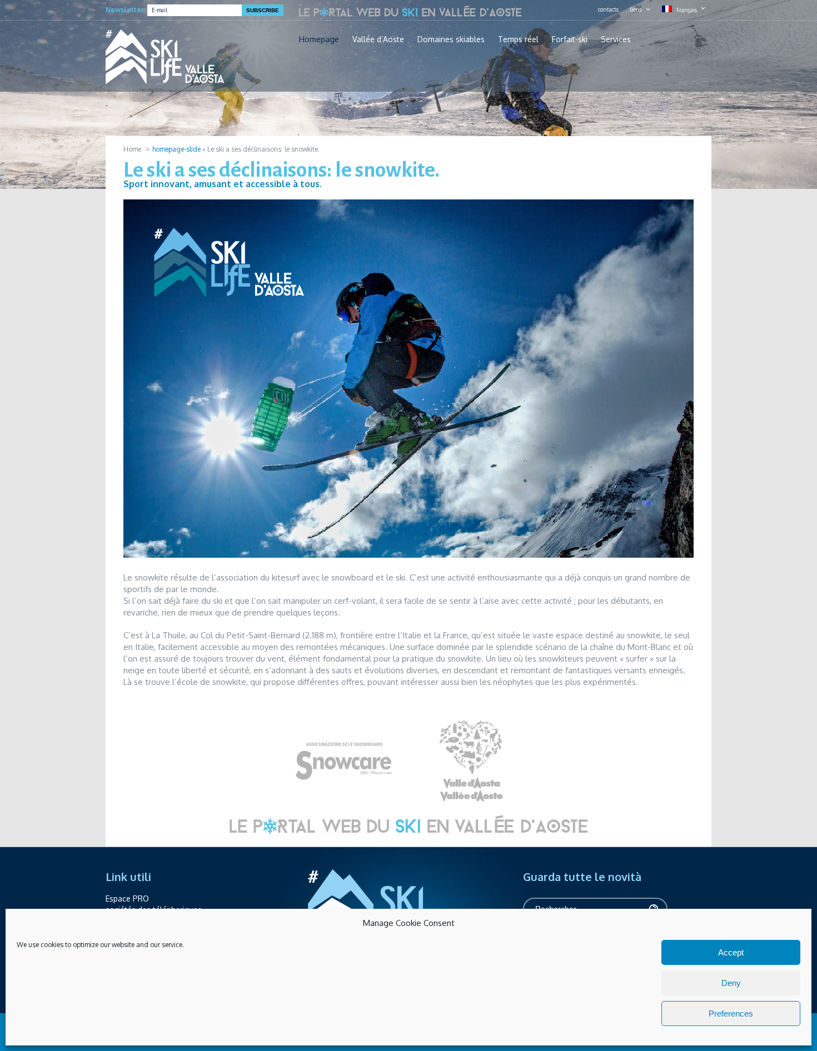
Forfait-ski (569, 39)
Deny (731, 983)
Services (616, 39)
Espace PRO (127, 898)
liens (636, 9)
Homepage (319, 39)
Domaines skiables (451, 39)
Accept (731, 952)
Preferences (731, 1013)
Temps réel (518, 39)
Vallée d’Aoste (378, 39)
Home (132, 149)
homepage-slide (176, 149)
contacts (608, 9)
